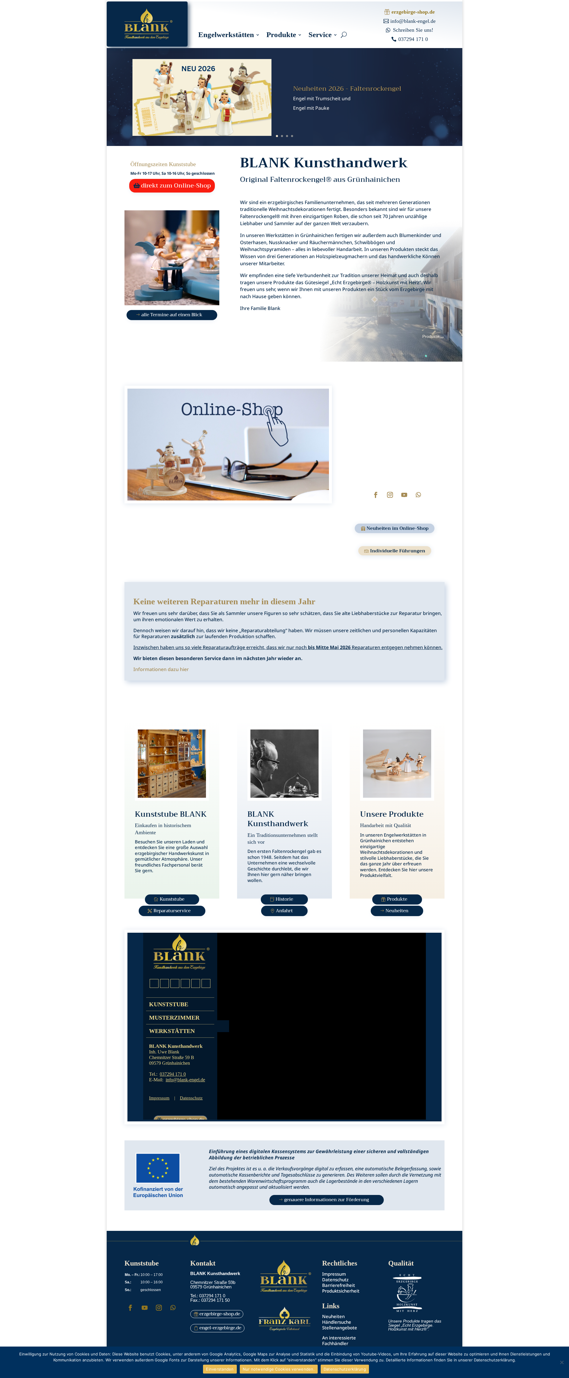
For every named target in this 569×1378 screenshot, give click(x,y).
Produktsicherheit (340, 1291)
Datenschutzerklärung (345, 1369)
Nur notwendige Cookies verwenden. (279, 1369)
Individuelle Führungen (397, 551)
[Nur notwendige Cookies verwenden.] (562, 1362)
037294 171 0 (413, 39)
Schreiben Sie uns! (413, 30)
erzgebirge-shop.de (413, 12)
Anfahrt (284, 911)
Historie (284, 899)
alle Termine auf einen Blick (171, 315)
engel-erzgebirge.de (220, 1328)
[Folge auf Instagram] (390, 495)
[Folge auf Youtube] (404, 495)
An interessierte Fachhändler (339, 1340)
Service (320, 36)
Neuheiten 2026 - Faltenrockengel (347, 88)
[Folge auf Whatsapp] (418, 495)
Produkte (281, 36)
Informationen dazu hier (161, 669)
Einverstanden (220, 1369)
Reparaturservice (172, 911)
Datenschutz (335, 1279)
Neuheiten (397, 911)
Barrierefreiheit (338, 1285)
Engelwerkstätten (226, 36)
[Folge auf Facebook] (376, 495)
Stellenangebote (339, 1328)
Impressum (334, 1274)
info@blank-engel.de (413, 21)
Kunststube (172, 899)
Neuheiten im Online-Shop (398, 528)
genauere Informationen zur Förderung (326, 1200)
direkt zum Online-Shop (176, 185)
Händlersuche (336, 1322)
